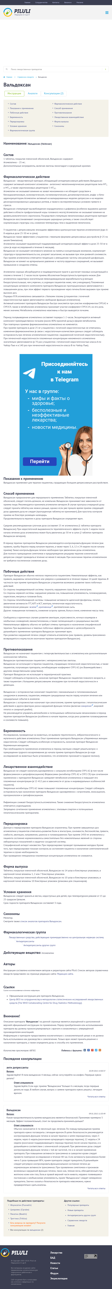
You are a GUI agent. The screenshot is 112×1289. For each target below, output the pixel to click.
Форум (54, 1273)
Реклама (80, 2)
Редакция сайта (65, 973)
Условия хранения (18, 126)
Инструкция (14, 93)
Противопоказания (63, 112)
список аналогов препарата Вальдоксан (40, 921)
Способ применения (63, 108)
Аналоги (32, 93)
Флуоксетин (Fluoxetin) (21, 1205)
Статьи (54, 1268)
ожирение (86, 705)
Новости (55, 1263)
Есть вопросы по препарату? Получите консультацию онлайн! (27, 1224)
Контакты (55, 2)
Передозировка (17, 121)
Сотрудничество (41, 2)
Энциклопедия (58, 1278)
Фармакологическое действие (68, 103)
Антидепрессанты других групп (39, 945)
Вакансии (68, 2)
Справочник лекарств (26, 77)
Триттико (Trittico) (18, 1218)
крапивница (45, 606)
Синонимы (59, 126)
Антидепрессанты (25, 941)
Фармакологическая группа (22, 130)
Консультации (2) (53, 93)
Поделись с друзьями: (71, 1050)
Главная (27, 2)
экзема (32, 606)
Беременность (16, 117)
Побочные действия (19, 112)
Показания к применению (22, 108)
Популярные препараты (78, 1205)
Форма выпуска (61, 121)
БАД (52, 1257)
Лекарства (56, 1252)
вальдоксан (35, 1230)
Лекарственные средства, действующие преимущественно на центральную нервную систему (56, 937)
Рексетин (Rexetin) (18, 1214)
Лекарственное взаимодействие (69, 117)
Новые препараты (76, 1210)
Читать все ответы (96, 1096)
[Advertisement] (56, 41)
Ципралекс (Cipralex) (19, 1209)
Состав (13, 103)
